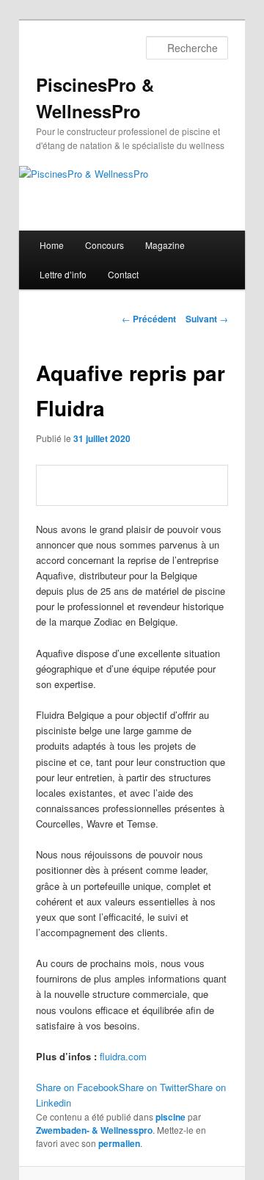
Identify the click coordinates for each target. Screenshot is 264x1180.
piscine (170, 1116)
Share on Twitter (153, 1087)
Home (52, 245)
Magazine (165, 245)
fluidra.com (123, 1056)
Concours (104, 245)
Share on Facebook (77, 1087)
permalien (119, 1143)
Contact (123, 274)
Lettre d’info (63, 274)
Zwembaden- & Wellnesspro (94, 1130)
